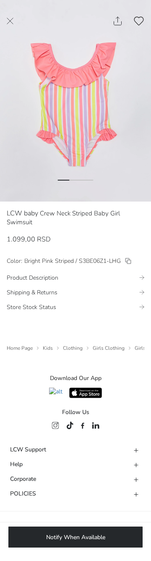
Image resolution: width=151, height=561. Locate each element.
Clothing (73, 348)
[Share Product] (117, 21)
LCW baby (22, 213)
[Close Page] (10, 21)
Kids (48, 348)
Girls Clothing (109, 348)
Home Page (20, 348)
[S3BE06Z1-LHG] (128, 261)
